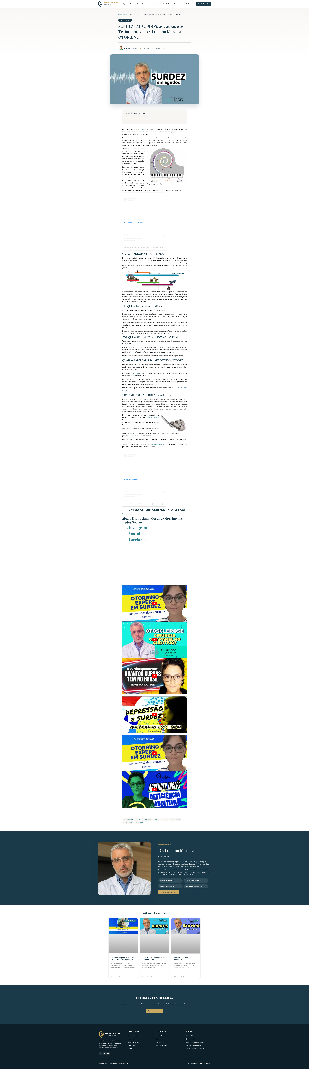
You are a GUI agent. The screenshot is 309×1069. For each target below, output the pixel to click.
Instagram (138, 527)
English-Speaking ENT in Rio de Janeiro (185, 958)
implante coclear (136, 436)
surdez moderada (175, 819)
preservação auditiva (157, 444)
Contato (188, 4)
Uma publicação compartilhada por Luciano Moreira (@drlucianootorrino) (149, 247)
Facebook (137, 539)
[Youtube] (108, 1053)
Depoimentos (178, 4)
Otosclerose (131, 1039)
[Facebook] (100, 1053)
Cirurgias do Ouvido (133, 1042)
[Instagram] (104, 1053)
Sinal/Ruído (166, 4)
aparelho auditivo (128, 819)
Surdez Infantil (132, 1045)
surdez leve (165, 819)
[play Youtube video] (154, 603)
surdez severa (139, 822)
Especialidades (127, 4)
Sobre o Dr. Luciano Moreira (145, 4)
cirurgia (138, 819)
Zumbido (130, 1049)
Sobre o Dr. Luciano (161, 1036)
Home (120, 15)
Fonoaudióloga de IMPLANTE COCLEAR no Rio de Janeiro (122, 958)
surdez (144, 129)
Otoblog (125, 15)
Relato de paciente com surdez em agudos (136, 514)
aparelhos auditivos (152, 418)
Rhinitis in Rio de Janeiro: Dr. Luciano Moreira (153, 958)
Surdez (128, 20)
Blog (158, 4)
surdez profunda (128, 822)
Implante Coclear (132, 1036)
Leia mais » (113, 972)
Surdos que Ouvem (161, 1045)
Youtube (136, 533)
